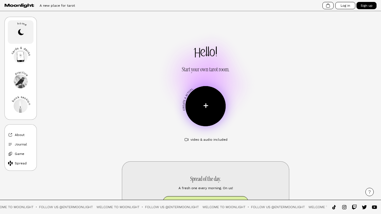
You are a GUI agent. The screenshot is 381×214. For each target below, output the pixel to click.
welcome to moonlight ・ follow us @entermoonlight (149, 207)
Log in (345, 6)
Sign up (367, 6)
